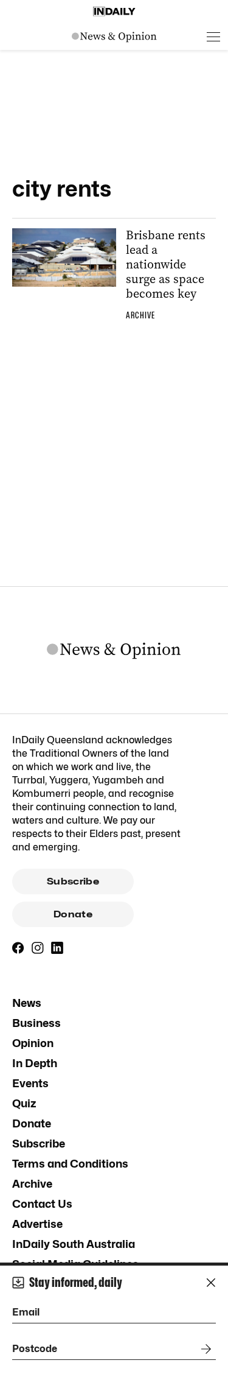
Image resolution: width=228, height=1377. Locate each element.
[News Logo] (114, 36)
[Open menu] (213, 36)
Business (36, 1023)
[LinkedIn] (57, 948)
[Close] (211, 1282)
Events (30, 1083)
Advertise (37, 1224)
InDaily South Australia (73, 1244)
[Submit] (204, 1349)
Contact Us (42, 1203)
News (26, 1003)
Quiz (24, 1103)
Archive (32, 1183)
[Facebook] (18, 948)
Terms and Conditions (70, 1163)
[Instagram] (38, 948)
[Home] (114, 11)
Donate (73, 914)
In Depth (34, 1063)
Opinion (33, 1043)
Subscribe (73, 881)
